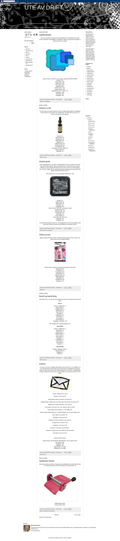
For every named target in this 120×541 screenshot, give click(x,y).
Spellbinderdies (45, 35)
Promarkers (90, 145)
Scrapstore (89, 93)
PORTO (42, 364)
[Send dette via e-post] (65, 99)
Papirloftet (89, 85)
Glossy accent (44, 235)
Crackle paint (91, 140)
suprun (61, 537)
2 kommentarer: (59, 508)
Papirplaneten (90, 86)
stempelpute (49, 230)
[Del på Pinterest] (71, 99)
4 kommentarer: (59, 228)
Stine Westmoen (36, 525)
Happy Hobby (90, 70)
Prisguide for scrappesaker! (91, 151)
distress (45, 157)
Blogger (69, 537)
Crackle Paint (29, 50)
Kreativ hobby (90, 78)
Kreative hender (90, 80)
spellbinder (48, 101)
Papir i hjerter (90, 81)
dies (44, 101)
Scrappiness (89, 90)
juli (89, 119)
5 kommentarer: (59, 357)
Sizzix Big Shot (91, 147)
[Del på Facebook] (70, 99)
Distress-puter (44, 162)
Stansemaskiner (51, 510)
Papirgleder (89, 83)
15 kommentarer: (59, 99)
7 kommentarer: (59, 155)
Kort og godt (89, 76)
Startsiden (56, 514)
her (88, 38)
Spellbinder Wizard (46, 461)
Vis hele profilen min (35, 530)
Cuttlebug (90, 137)
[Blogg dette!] (66, 99)
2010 (88, 118)
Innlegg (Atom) (48, 517)
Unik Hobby (89, 95)
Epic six (90, 138)
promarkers (28, 59)
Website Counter (27, 37)
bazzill (45, 359)
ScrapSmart (89, 91)
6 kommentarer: (59, 452)
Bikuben (89, 68)
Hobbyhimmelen (90, 71)
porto (45, 454)
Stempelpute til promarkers (91, 143)
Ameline (89, 66)
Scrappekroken (90, 88)
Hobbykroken (90, 73)
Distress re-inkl (45, 108)
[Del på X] (68, 99)
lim (44, 289)
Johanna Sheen (90, 75)
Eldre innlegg (77, 514)
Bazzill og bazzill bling (48, 296)
